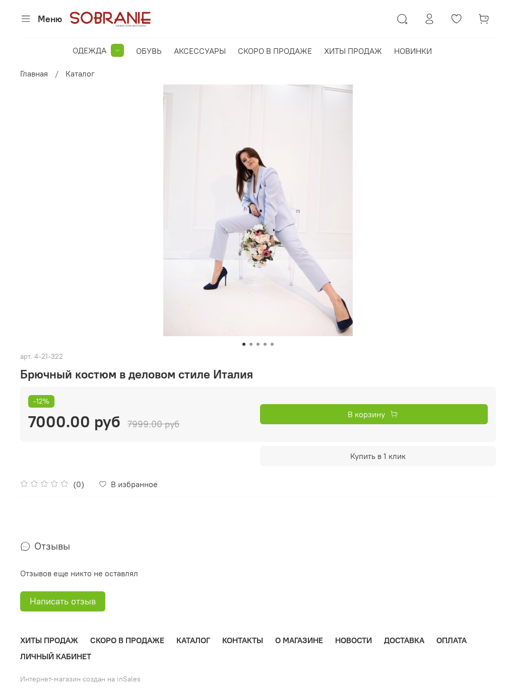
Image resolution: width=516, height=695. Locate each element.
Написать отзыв (63, 601)
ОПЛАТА (451, 640)
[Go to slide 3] (258, 344)
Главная (34, 73)
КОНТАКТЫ (242, 640)
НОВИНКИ (413, 51)
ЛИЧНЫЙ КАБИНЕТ (55, 656)
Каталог (80, 73)
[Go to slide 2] (250, 344)
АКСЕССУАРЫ (200, 51)
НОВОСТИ (353, 640)
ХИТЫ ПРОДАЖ (353, 51)
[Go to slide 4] (265, 344)
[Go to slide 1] (243, 344)
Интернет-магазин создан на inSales (80, 678)
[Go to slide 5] (272, 344)
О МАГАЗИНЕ (299, 640)
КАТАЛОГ (193, 640)
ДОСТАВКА (404, 640)
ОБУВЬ (149, 51)
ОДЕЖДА (89, 50)
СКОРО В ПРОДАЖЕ (275, 51)
